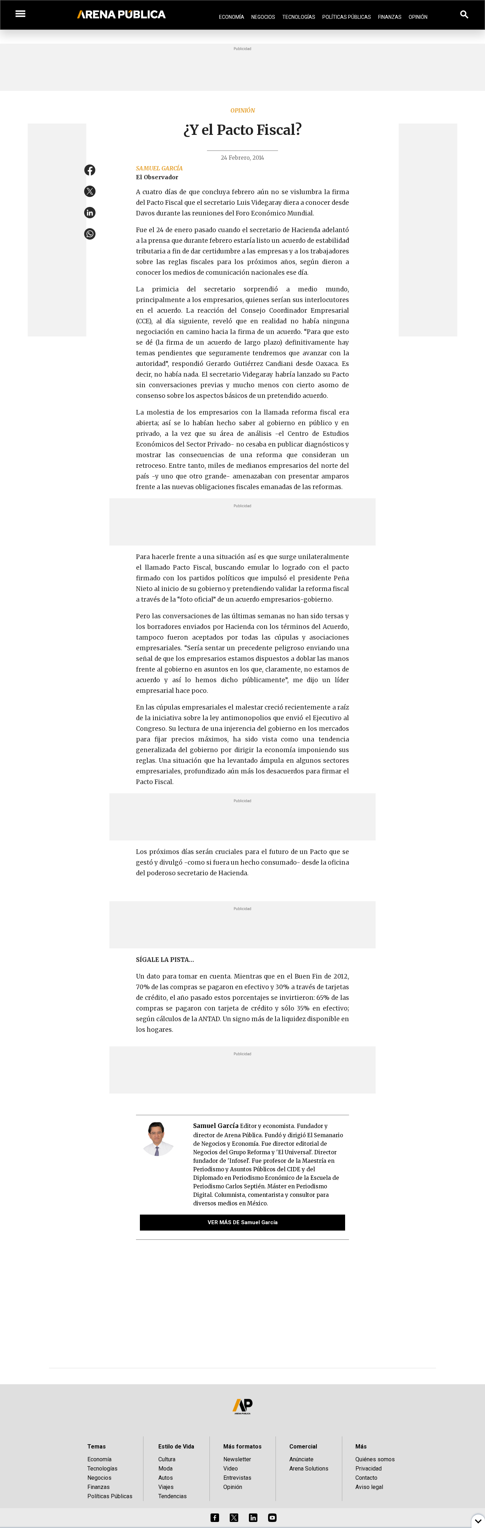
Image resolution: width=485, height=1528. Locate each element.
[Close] (285, 710)
